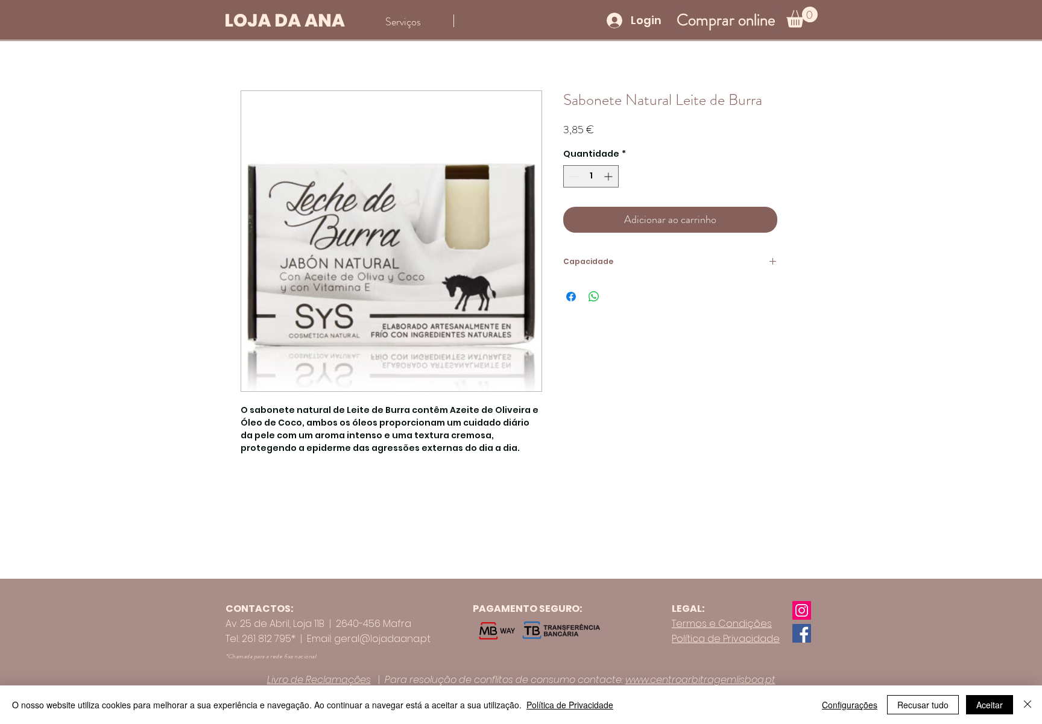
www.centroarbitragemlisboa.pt (700, 680)
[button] (802, 17)
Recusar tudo (923, 705)
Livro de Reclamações (319, 680)
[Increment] (609, 176)
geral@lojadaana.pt (382, 639)
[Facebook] (801, 633)
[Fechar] (1027, 704)
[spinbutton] (591, 176)
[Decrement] (572, 176)
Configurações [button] (849, 705)
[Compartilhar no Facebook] (571, 296)
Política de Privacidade (569, 705)
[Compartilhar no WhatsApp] (594, 296)
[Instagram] (801, 610)
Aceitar (989, 705)
